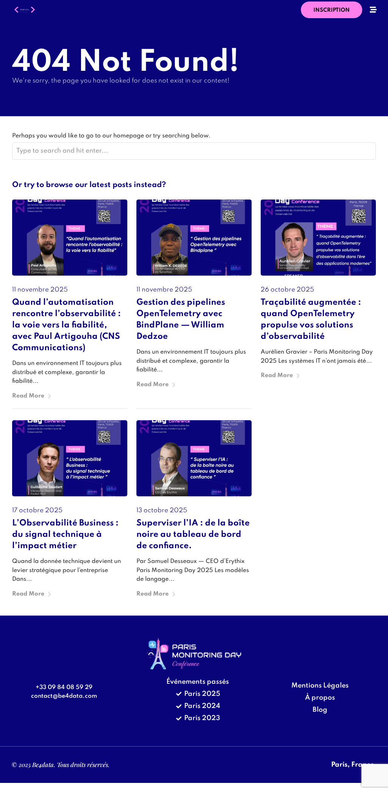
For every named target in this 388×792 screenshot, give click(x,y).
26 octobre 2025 (287, 290)
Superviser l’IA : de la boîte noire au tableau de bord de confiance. (193, 534)
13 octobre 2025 (161, 510)
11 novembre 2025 (40, 290)
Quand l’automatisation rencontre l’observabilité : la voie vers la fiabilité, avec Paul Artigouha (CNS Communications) (66, 325)
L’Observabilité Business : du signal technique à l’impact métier (65, 534)
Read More (28, 396)
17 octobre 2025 (37, 510)
